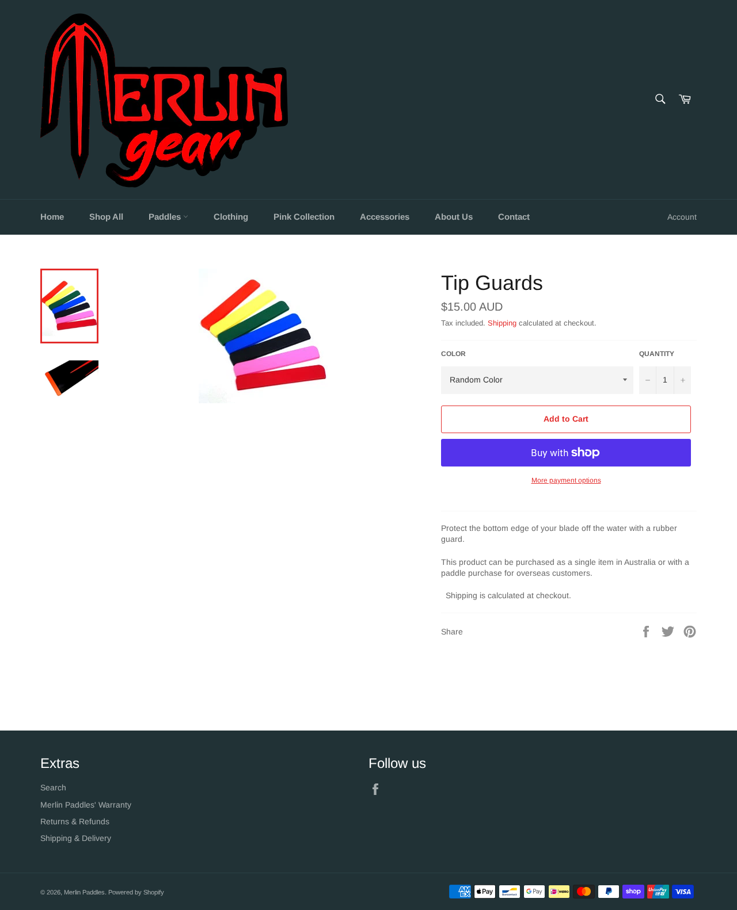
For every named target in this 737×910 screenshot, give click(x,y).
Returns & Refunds (74, 821)
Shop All (106, 216)
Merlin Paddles (84, 892)
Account (682, 216)
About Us (454, 216)
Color (453, 354)
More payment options (566, 480)
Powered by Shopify (136, 892)
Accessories (384, 216)
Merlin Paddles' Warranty (85, 804)
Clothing (231, 216)
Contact (514, 216)
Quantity (656, 354)
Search (53, 787)
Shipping (502, 323)
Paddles (166, 216)
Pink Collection (304, 216)
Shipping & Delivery (75, 838)
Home (52, 216)
